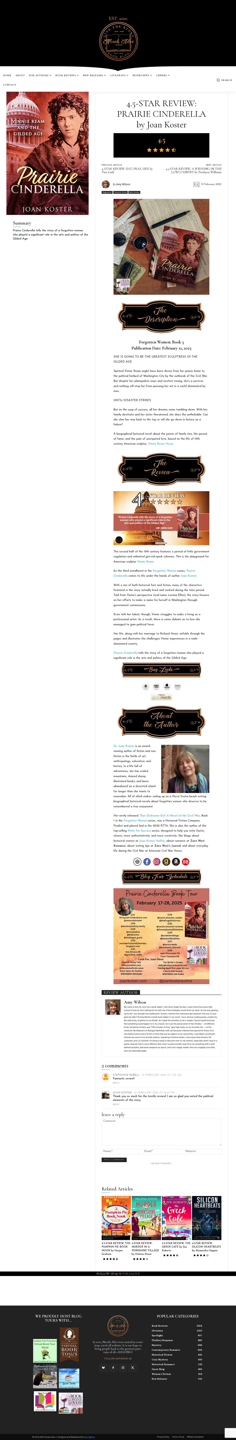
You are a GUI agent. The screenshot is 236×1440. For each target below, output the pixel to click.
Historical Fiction (120, 192)
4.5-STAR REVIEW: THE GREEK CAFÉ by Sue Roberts (176, 1247)
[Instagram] (123, 1368)
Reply (116, 1083)
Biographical (107, 192)
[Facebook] (113, 1368)
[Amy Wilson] (107, 184)
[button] (224, 80)
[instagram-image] (14, 1290)
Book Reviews (134, 192)
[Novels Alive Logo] (118, 41)
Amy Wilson (123, 184)
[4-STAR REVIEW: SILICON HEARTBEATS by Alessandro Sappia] (206, 1218)
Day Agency (89, 1437)
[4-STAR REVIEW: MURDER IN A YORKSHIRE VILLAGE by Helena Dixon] (146, 1218)
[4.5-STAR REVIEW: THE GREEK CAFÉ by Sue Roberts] (176, 1218)
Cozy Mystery (141, 1239)
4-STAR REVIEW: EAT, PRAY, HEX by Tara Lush (127, 170)
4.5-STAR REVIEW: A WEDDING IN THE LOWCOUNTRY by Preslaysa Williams (193, 170)
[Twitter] (132, 1368)
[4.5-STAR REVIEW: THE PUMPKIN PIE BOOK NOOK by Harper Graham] (116, 1218)
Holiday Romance (173, 1239)
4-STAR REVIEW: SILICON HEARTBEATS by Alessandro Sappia (206, 1247)
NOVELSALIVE (129, 1274)
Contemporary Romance (111, 1238)
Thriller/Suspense (205, 1239)
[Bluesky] (103, 1368)
